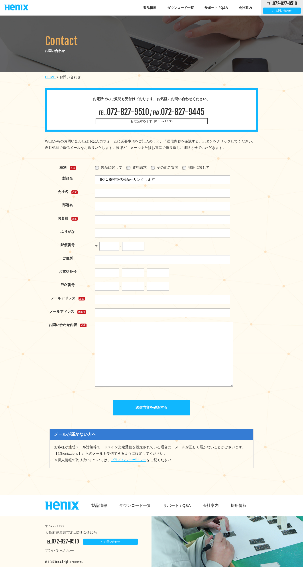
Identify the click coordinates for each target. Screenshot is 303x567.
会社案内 (245, 8)
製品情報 (150, 8)
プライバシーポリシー (128, 460)
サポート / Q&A (216, 8)
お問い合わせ (283, 10)
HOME (50, 77)
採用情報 (239, 505)
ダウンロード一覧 (180, 8)
